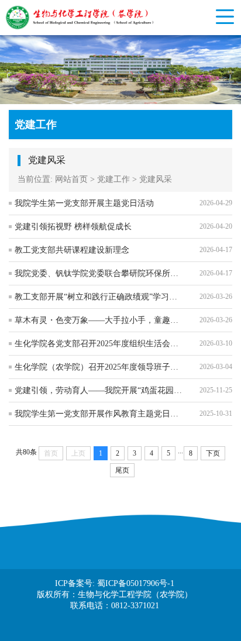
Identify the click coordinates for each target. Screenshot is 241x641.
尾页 (122, 470)
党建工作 (113, 179)
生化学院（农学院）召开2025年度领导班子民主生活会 (99, 367)
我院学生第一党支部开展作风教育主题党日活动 (99, 413)
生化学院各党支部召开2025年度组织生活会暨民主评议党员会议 (99, 343)
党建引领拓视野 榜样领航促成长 (73, 226)
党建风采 (155, 179)
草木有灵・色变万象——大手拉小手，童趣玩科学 (99, 320)
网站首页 (71, 179)
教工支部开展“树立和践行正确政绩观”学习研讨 (99, 296)
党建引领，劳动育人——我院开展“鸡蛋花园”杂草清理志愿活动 (99, 390)
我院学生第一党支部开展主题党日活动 (84, 203)
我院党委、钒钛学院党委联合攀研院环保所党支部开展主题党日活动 (99, 273)
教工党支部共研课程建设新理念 (72, 250)
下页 (213, 453)
